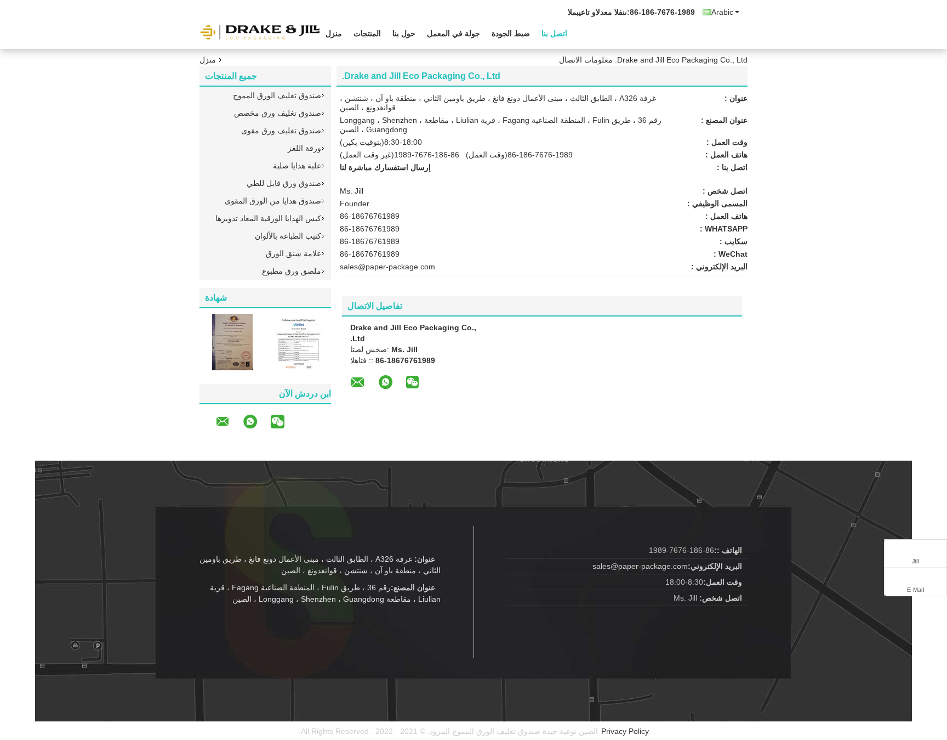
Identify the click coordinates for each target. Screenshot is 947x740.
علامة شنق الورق (293, 253)
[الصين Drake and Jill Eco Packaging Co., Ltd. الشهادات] (232, 341)
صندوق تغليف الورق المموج (277, 95)
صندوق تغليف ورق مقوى (281, 130)
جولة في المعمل (453, 33)
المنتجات (367, 33)
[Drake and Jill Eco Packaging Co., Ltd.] (259, 32)
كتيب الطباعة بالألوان (288, 235)
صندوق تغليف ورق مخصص (277, 113)
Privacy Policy (625, 731)
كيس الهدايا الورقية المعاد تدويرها (268, 218)
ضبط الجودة (511, 33)
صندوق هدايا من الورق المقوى (273, 200)
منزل (334, 33)
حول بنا (403, 33)
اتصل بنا (554, 33)
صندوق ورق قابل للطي (284, 183)
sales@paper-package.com (387, 266)
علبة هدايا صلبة (297, 165)
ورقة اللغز (304, 148)
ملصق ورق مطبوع (291, 271)
